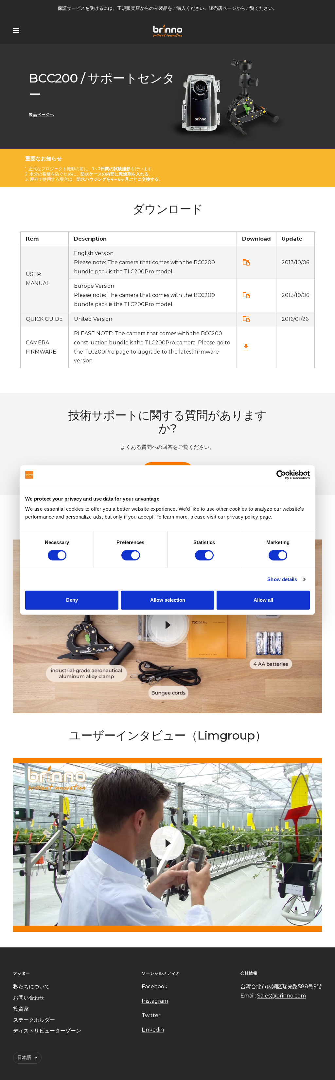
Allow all (263, 600)
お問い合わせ (28, 998)
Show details (282, 579)
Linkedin (153, 1030)
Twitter (151, 1015)
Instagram (155, 1001)
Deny (72, 600)
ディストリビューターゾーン (47, 1031)
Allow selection (167, 600)
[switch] (130, 555)
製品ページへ (41, 114)
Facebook (155, 986)
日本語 (24, 1057)
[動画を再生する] (167, 625)
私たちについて (31, 986)
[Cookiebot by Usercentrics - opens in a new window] (281, 475)
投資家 (21, 1009)
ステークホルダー (34, 1020)
